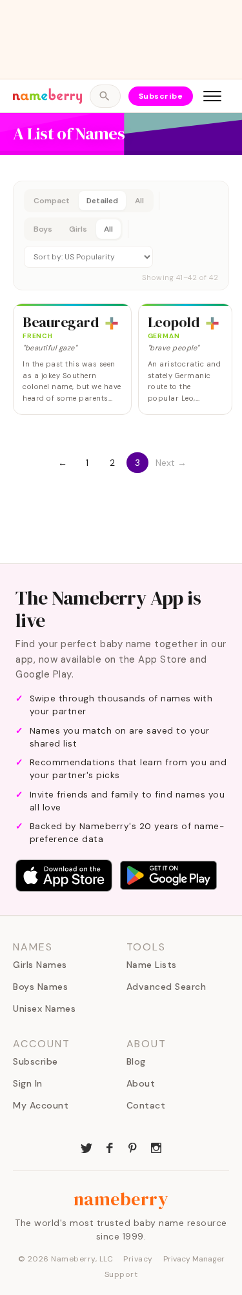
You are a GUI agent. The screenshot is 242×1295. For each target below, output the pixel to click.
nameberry (121, 1199)
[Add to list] (111, 323)
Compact (52, 201)
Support (121, 1274)
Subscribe (161, 96)
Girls (78, 229)
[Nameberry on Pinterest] (132, 1146)
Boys (43, 229)
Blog (136, 1061)
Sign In (28, 1083)
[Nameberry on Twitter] (86, 1146)
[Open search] (105, 96)
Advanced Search (166, 986)
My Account (40, 1105)
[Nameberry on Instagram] (156, 1146)
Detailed (102, 201)
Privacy (138, 1259)
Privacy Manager (194, 1259)
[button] (121, 235)
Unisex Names (44, 1008)
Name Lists (151, 964)
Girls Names (40, 964)
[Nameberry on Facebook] (109, 1146)
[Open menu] (212, 96)
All (139, 201)
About (141, 1083)
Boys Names (40, 986)
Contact (146, 1105)
